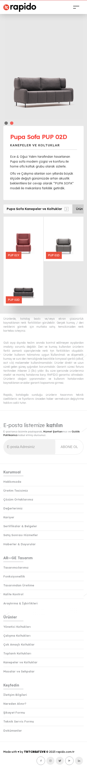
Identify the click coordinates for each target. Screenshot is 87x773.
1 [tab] (6, 123)
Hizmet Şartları (52, 431)
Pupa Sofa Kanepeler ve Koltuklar (34, 209)
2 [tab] (11, 123)
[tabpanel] (43, 64)
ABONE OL (69, 447)
